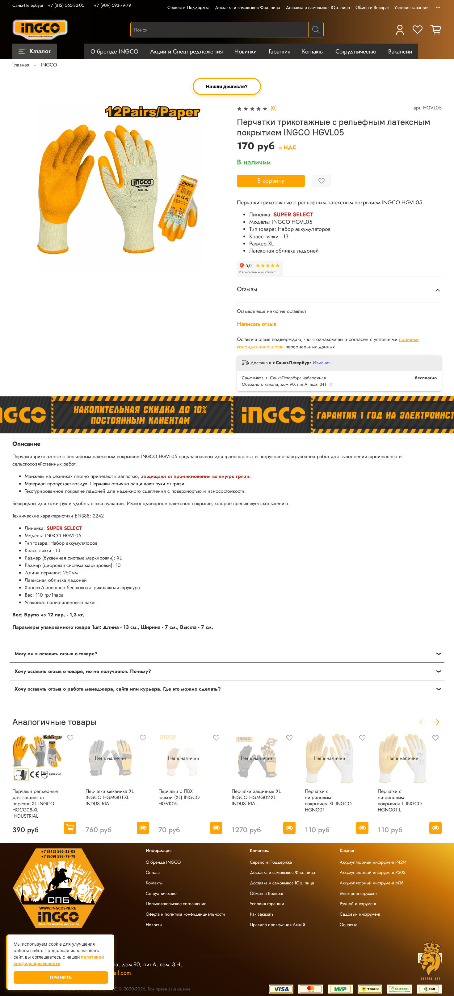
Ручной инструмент (358, 903)
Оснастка (348, 925)
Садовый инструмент (360, 914)
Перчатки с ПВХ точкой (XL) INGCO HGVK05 (179, 797)
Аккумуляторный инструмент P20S (373, 872)
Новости (154, 925)
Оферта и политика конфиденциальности (185, 914)
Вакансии (400, 51)
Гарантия (279, 51)
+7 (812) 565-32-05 (66, 5)
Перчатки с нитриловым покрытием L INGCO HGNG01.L (400, 800)
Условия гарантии (411, 7)
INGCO (49, 64)
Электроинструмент (358, 893)
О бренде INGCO (114, 51)
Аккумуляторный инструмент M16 (371, 883)
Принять (61, 977)
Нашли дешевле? (227, 86)
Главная (20, 64)
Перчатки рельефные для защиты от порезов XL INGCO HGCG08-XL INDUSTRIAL (35, 803)
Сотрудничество (355, 51)
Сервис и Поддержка (188, 7)
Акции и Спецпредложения (186, 51)
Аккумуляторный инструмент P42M (373, 862)
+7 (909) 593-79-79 (112, 5)
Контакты (313, 51)
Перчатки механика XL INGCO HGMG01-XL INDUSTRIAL (110, 797)
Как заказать (262, 914)
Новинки (245, 51)
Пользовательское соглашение (176, 903)
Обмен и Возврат (372, 7)
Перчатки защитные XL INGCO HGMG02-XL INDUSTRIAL (256, 797)
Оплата (153, 872)
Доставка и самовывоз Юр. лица (318, 7)
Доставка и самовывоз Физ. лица (247, 7)
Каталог (40, 51)
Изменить (322, 362)
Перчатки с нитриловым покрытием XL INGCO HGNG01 (328, 800)
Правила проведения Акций (277, 925)
